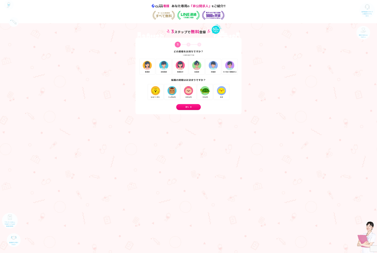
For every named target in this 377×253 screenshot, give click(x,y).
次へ (187, 107)
